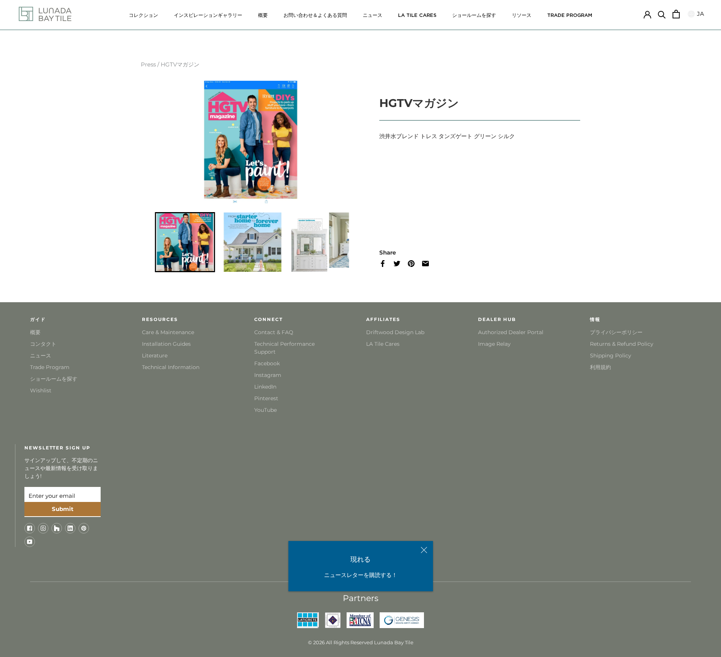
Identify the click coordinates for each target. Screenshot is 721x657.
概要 (263, 15)
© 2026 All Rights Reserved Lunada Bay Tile (360, 642)
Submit (63, 508)
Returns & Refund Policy (621, 344)
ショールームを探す (474, 15)
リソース (521, 15)
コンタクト (43, 344)
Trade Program (569, 15)
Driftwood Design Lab (395, 332)
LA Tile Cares (383, 344)
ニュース (372, 15)
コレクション (143, 15)
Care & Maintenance (168, 332)
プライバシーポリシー (616, 332)
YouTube (265, 410)
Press (148, 64)
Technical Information (170, 367)
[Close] (424, 550)
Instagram (267, 375)
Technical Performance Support (284, 348)
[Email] (429, 263)
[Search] (662, 14)
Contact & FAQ (273, 332)
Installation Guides (166, 344)
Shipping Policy (610, 355)
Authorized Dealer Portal (510, 332)
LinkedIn (265, 386)
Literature (154, 355)
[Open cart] (676, 14)
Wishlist (40, 390)
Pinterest (266, 398)
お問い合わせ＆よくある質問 (315, 15)
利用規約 (600, 367)
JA (699, 13)
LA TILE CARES (417, 15)
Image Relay (494, 344)
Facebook (267, 363)
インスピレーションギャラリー (208, 15)
